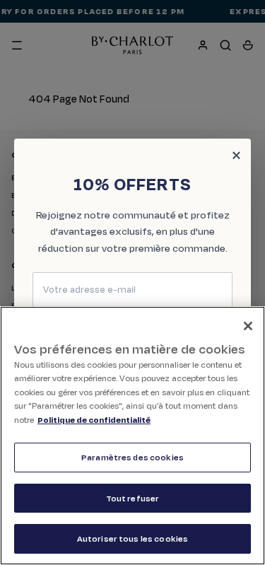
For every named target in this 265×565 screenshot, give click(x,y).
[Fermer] (248, 326)
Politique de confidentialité (94, 420)
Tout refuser (133, 498)
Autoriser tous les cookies (132, 538)
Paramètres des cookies (132, 457)
